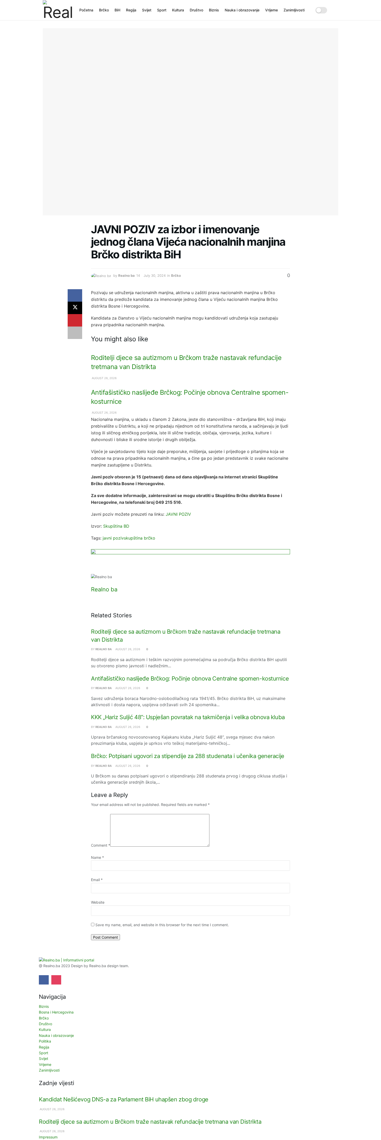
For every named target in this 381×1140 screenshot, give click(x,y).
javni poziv (113, 538)
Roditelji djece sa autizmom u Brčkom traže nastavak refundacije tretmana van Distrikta (150, 1121)
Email (97, 879)
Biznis (214, 10)
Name (97, 857)
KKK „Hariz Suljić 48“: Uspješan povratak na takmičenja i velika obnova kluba (188, 717)
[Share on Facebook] (75, 295)
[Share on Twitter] (75, 308)
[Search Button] (336, 10)
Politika (45, 1041)
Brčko (104, 10)
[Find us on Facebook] (44, 980)
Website (97, 902)
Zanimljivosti (294, 10)
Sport (161, 10)
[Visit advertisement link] (190, 561)
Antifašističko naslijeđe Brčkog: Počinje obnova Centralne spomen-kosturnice (190, 678)
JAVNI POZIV (178, 514)
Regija (131, 10)
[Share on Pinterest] (75, 320)
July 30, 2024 (155, 275)
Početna (86, 10)
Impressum (48, 1137)
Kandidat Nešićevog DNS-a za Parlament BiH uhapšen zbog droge (123, 1099)
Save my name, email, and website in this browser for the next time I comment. (162, 925)
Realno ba (126, 275)
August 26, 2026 (104, 378)
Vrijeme (271, 10)
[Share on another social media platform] (75, 333)
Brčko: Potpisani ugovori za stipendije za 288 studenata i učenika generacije (187, 756)
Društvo (196, 10)
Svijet (146, 10)
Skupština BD (116, 526)
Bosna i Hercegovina (56, 1012)
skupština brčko (139, 538)
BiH (117, 10)
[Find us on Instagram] (56, 980)
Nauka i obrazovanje (242, 10)
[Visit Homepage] (57, 10)
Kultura (178, 10)
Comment (100, 845)
